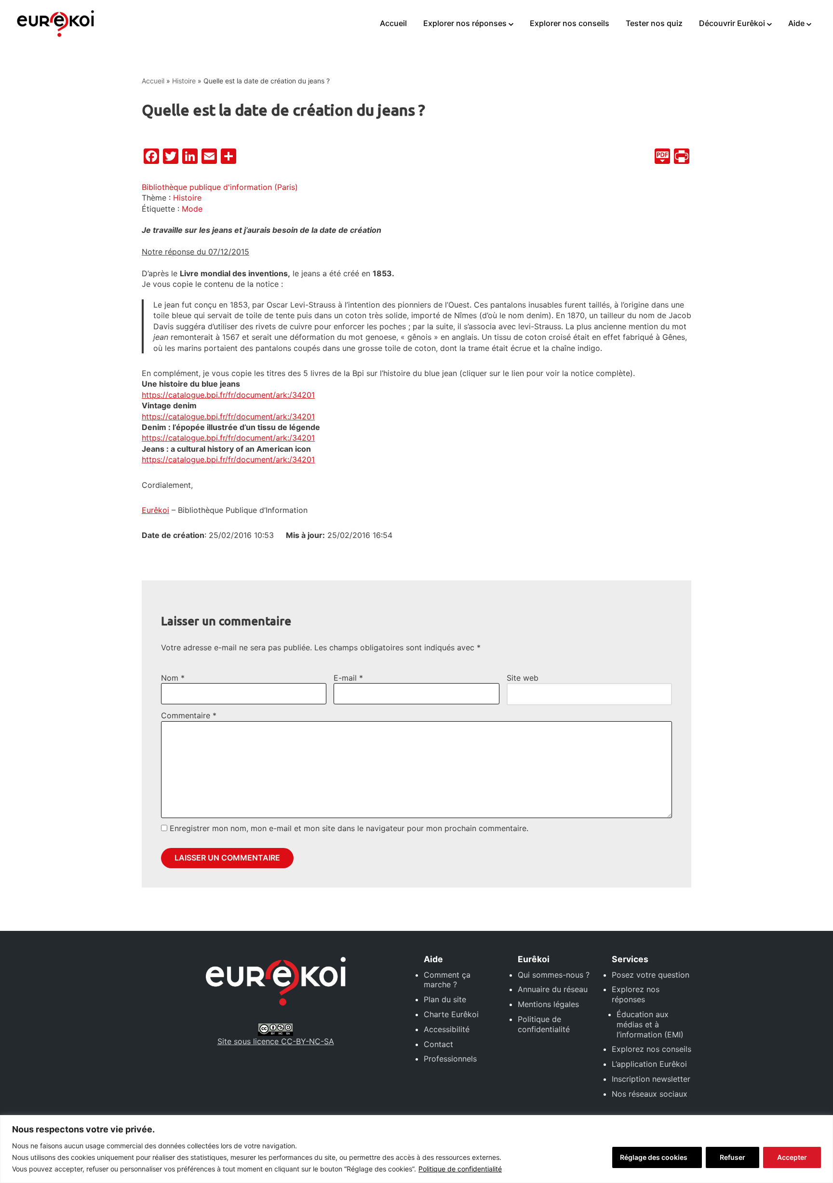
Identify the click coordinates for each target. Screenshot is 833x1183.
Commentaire (188, 715)
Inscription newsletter (651, 1079)
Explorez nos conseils (651, 1049)
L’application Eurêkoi (649, 1064)
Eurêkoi (155, 510)
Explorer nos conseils (569, 23)
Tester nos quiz (654, 23)
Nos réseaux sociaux (649, 1094)
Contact (438, 1044)
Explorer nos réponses (465, 23)
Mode (192, 209)
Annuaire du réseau (553, 989)
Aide (796, 23)
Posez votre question (650, 975)
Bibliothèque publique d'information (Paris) (220, 187)
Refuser (732, 1157)
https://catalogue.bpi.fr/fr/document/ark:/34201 (228, 395)
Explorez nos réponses (635, 994)
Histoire (184, 81)
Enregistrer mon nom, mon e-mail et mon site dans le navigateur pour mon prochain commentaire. (349, 828)
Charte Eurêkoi (451, 1014)
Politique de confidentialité (460, 1169)
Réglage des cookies (653, 1157)
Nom (173, 678)
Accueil (393, 23)
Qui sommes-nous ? (554, 975)
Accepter (792, 1157)
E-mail (348, 678)
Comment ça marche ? (447, 980)
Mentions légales (548, 1004)
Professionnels (450, 1058)
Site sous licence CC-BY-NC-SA (275, 1041)
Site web (522, 678)
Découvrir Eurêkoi (732, 23)
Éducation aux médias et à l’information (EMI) (650, 1024)
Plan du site (445, 999)
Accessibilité (447, 1029)
